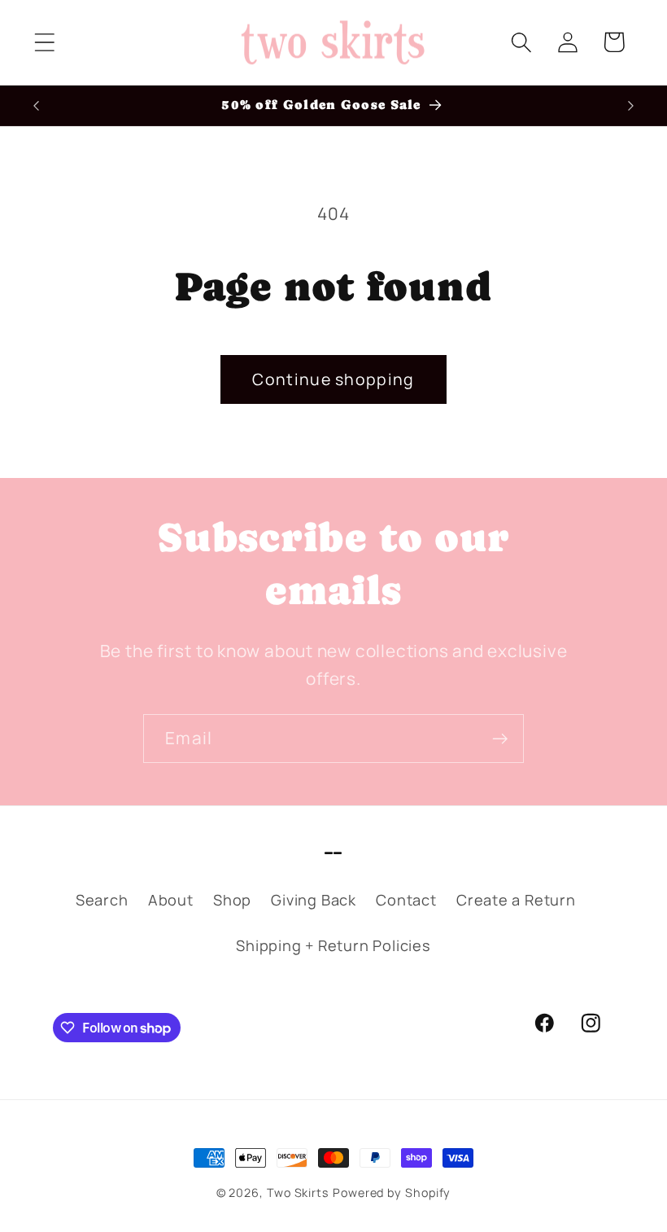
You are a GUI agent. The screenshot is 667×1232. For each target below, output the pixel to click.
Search (102, 900)
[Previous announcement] (36, 106)
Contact (406, 900)
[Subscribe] (500, 739)
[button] (44, 42)
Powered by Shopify (392, 1192)
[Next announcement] (631, 106)
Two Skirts (298, 1192)
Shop (232, 900)
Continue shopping (333, 379)
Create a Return (516, 900)
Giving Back (313, 900)
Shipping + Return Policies (333, 945)
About (171, 900)
